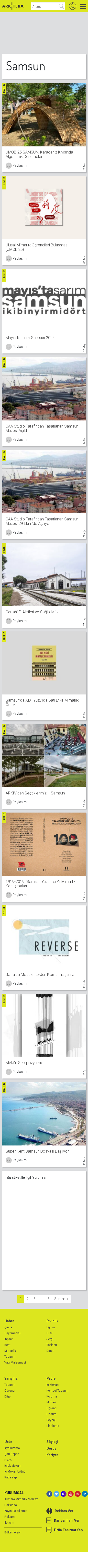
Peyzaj (50, 1420)
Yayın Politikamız (15, 1511)
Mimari (51, 1402)
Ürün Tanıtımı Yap (68, 1530)
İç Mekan (52, 1385)
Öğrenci (9, 1390)
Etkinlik (52, 1321)
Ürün (8, 1442)
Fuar (49, 1333)
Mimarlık (10, 1351)
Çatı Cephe (11, 1454)
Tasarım (9, 1356)
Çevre (8, 1327)
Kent (7, 1345)
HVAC (8, 1460)
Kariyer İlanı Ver (67, 1520)
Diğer (50, 1351)
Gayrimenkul (12, 1333)
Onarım (51, 1414)
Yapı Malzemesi (15, 1362)
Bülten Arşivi (12, 1532)
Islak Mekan (12, 1465)
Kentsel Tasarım (57, 1390)
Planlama (52, 1426)
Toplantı (51, 1345)
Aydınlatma (12, 1448)
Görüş (51, 1448)
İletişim (9, 1522)
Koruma (51, 1396)
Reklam (9, 1517)
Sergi (49, 1339)
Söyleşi (52, 1442)
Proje (50, 1378)
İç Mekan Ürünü (14, 1471)
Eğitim (50, 1327)
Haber (9, 1321)
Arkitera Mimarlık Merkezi (21, 1499)
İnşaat (8, 1339)
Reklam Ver (64, 1511)
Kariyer (52, 1455)
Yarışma (11, 1378)
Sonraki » (61, 1299)
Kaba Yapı (10, 1477)
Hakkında (10, 1505)
